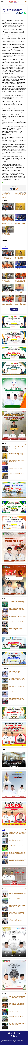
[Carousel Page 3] (14, 766)
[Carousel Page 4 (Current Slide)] (15, 766)
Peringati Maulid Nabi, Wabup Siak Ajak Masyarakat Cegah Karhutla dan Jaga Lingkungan (17, 833)
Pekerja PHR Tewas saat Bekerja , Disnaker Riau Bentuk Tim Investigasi (20, 194)
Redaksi (9, 1041)
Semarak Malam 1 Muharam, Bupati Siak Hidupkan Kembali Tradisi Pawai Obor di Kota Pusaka (17, 1004)
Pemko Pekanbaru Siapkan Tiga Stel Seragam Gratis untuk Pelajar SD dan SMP (17, 692)
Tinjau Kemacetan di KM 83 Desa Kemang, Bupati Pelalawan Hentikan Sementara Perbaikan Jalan (16, 899)
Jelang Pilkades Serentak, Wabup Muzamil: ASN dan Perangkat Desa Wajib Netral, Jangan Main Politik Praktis (16, 609)
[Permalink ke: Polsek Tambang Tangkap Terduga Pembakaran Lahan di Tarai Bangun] (20, 287)
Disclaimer (15, 1041)
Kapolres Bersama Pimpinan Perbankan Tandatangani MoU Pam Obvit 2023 (7, 195)
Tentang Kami (3, 1041)
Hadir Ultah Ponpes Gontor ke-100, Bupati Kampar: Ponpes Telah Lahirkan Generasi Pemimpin (17, 679)
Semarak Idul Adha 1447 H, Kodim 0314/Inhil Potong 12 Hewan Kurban (16, 1017)
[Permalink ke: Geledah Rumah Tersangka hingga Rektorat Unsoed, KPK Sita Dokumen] (8, 229)
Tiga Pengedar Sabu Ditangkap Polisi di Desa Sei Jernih (7, 223)
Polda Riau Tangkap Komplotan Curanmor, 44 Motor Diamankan (20, 223)
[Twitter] (14, 189)
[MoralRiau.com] (14, 1)
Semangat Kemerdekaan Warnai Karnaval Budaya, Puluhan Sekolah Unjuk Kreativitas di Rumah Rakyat (16, 699)
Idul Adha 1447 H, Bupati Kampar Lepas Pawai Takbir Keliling (17, 1024)
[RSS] (16, 189)
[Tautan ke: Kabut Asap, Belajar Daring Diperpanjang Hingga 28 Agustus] (5, 673)
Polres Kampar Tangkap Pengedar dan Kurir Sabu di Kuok (20, 281)
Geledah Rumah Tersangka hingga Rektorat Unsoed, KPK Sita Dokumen (7, 234)
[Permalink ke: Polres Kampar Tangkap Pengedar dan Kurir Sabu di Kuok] (20, 275)
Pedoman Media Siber (5, 1043)
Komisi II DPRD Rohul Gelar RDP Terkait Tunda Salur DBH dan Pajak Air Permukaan (14, 763)
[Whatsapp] (25, 13)
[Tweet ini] (20, 13)
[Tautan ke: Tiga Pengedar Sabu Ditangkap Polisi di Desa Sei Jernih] (5, 462)
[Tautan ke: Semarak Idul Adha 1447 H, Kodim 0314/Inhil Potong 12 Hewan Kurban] (5, 1019)
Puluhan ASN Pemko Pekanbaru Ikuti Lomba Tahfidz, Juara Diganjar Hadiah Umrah (17, 853)
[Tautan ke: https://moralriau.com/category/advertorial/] (25, 889)
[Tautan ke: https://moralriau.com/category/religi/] (25, 829)
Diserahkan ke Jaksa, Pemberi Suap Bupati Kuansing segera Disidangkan (6, 211)
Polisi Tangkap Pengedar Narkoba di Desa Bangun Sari (20, 304)
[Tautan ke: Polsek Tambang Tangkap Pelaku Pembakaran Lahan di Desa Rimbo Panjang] (5, 455)
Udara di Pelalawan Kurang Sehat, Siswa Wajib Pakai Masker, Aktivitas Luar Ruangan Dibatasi (16, 685)
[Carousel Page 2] (12, 766)
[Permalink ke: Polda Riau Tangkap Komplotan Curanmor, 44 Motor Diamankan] (20, 217)
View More (14, 309)
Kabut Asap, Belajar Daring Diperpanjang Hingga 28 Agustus (16, 672)
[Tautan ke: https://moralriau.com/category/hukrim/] (25, 444)
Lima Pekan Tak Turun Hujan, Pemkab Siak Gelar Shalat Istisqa (17, 846)
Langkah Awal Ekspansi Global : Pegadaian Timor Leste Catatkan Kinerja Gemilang (16, 919)
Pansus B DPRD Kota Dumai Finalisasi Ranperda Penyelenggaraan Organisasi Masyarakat (17, 893)
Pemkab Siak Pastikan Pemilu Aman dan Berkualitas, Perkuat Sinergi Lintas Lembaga (17, 616)
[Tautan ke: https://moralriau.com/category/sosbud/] (25, 993)
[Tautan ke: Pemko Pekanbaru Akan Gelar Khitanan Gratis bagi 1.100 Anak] (5, 1012)
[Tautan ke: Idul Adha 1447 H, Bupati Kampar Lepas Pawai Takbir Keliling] (5, 1025)
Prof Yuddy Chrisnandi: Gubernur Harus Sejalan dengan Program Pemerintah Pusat (16, 629)
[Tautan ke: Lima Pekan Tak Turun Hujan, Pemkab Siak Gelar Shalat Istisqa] (5, 848)
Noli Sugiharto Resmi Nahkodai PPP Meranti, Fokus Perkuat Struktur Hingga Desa (17, 602)
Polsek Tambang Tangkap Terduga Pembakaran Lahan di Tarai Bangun (20, 292)
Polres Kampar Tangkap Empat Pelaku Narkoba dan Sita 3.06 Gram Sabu (7, 304)
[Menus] (2, 1)
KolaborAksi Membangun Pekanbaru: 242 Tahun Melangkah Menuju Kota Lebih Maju (17, 906)
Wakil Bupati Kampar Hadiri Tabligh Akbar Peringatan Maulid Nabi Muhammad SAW (16, 839)
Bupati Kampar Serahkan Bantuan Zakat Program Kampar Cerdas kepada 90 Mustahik (17, 860)
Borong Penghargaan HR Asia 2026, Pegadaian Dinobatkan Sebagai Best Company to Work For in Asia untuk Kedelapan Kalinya (16, 913)
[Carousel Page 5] (17, 766)
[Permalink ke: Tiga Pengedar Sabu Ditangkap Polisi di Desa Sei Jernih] (8, 217)
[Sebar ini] (17, 13)
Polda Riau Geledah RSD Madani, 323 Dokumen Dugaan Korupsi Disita (7, 292)
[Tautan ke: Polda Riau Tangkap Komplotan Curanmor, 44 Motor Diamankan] (5, 469)
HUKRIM (3, 13)
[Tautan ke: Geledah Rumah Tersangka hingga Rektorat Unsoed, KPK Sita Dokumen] (5, 476)
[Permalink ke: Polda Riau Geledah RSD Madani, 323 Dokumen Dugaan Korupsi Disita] (8, 287)
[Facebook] (11, 189)
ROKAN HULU (7, 13)
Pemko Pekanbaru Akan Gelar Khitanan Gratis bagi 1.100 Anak (17, 1010)
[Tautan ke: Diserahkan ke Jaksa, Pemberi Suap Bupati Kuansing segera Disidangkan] (5, 449)
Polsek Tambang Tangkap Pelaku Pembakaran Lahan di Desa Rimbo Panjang (20, 211)
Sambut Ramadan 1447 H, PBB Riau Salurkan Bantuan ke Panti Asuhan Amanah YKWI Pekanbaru (16, 622)
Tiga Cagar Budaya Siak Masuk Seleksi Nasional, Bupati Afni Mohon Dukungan (17, 997)
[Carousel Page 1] (10, 766)
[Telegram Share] (22, 13)
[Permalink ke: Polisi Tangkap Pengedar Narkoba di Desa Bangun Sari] (20, 298)
